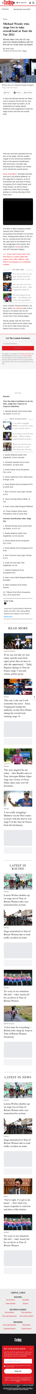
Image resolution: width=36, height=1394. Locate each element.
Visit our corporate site (25, 1386)
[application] (18, 209)
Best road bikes (9, 1312)
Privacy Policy (24, 1378)
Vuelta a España (10, 1303)
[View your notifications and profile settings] (14, 3)
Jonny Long (9, 48)
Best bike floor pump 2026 (22, 9)
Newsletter (29, 92)
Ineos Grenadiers (10, 174)
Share (8, 92)
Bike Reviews (26, 1325)
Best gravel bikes (27, 1312)
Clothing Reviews (27, 1328)
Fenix (17, 247)
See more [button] (18, 393)
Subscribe (23, 2)
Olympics (25, 1303)
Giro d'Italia (25, 1299)
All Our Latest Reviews (9, 1325)
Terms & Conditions (16, 1380)
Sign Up (18, 1371)
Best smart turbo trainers (9, 1316)
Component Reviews (10, 1328)
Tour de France (10, 1299)
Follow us (18, 92)
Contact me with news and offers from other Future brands (18, 1366)
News (24, 51)
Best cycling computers (26, 1316)
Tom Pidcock (17, 308)
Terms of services (25, 353)
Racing (5, 19)
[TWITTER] (5, 603)
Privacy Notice (27, 355)
